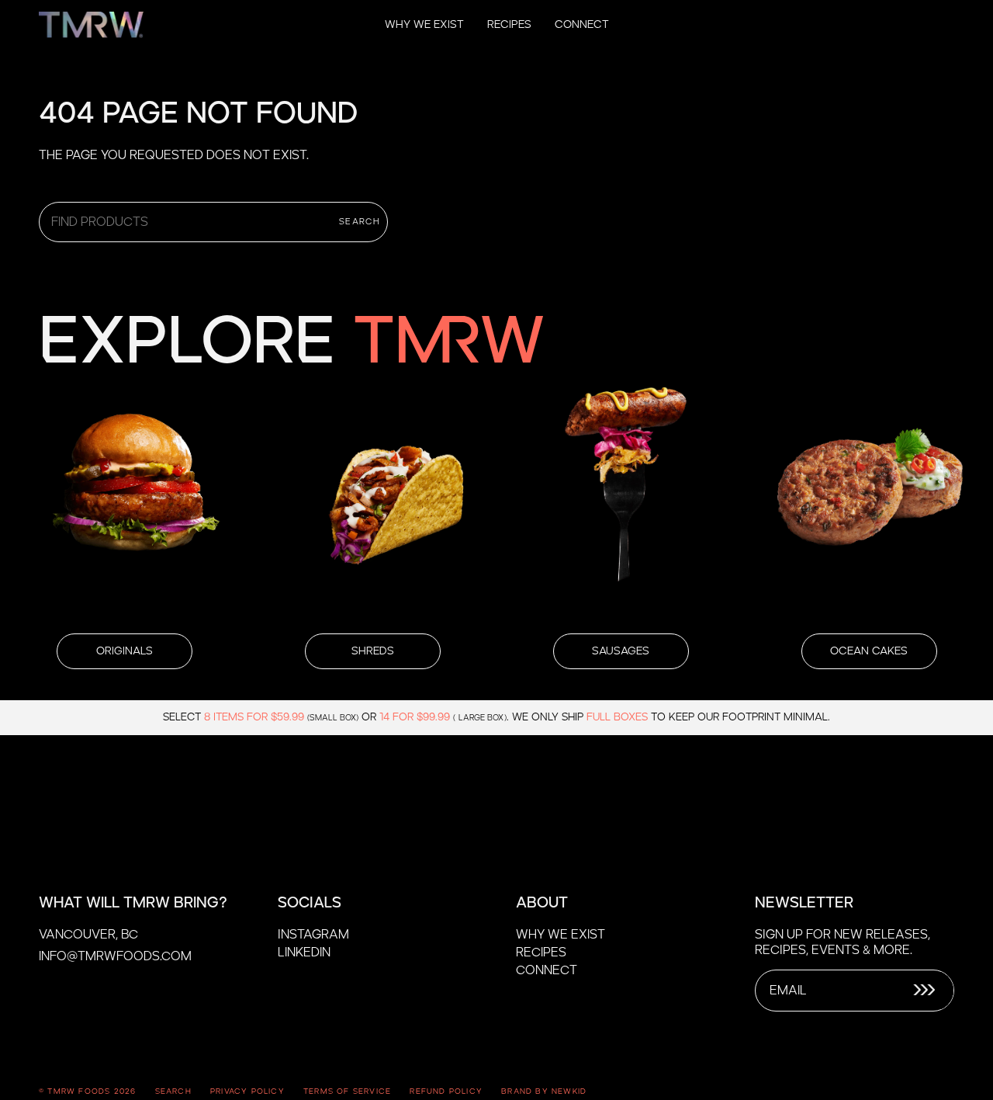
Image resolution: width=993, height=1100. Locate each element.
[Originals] (124, 497)
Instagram (313, 934)
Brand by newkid (543, 1091)
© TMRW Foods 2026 (87, 1091)
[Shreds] (372, 497)
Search (359, 221)
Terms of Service (347, 1091)
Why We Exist (560, 934)
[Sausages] (620, 497)
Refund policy (446, 1091)
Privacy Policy (247, 1091)
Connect (546, 970)
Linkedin (304, 952)
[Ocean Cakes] (869, 497)
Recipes (541, 952)
